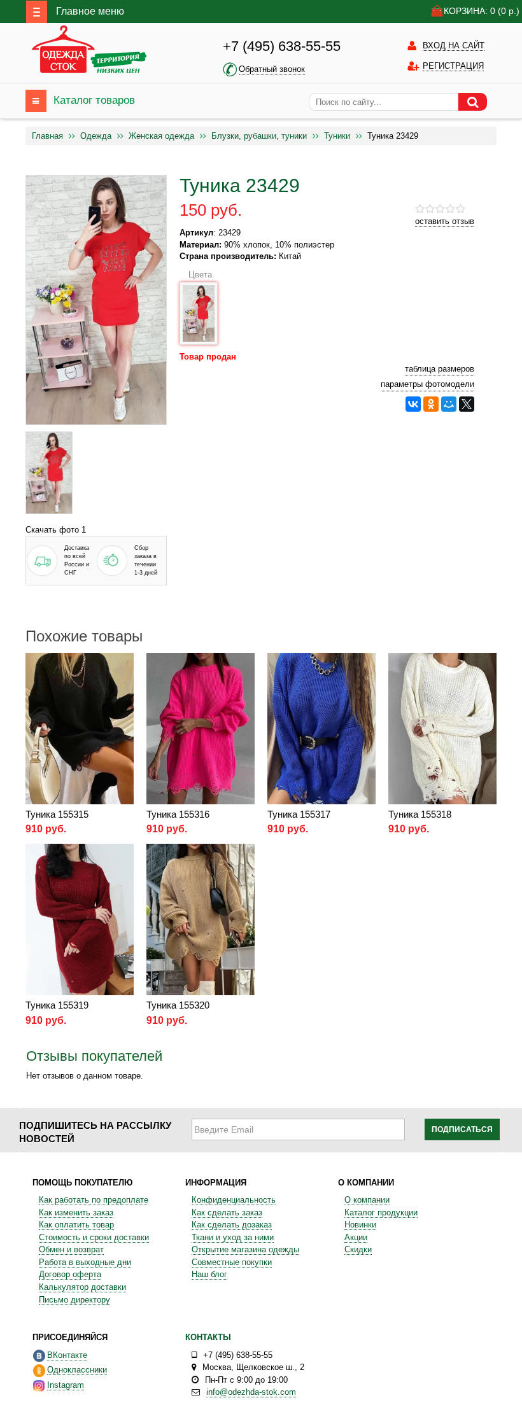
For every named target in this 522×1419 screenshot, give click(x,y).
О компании (367, 1200)
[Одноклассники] (431, 404)
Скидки (358, 1249)
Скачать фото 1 (55, 530)
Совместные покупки (232, 1262)
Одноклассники (77, 1369)
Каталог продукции (381, 1212)
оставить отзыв (444, 221)
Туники (337, 136)
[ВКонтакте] (413, 404)
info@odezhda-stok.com (251, 1392)
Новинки (360, 1224)
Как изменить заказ (76, 1212)
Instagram (65, 1385)
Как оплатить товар (76, 1224)
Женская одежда (161, 136)
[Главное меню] (36, 12)
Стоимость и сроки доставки (94, 1237)
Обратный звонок (272, 69)
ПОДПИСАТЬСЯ (462, 1129)
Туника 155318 (419, 814)
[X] (466, 404)
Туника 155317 (298, 814)
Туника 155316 (177, 814)
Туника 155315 (56, 814)
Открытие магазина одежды (245, 1249)
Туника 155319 (56, 1005)
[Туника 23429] (49, 472)
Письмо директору (74, 1299)
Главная (47, 136)
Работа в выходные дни (85, 1262)
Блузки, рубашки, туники (259, 136)
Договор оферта (70, 1274)
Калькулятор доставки (82, 1287)
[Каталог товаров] (35, 101)
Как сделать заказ (227, 1212)
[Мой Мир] (448, 404)
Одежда (95, 136)
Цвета (200, 274)
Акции (355, 1237)
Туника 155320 (177, 1005)
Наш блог (209, 1274)
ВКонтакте (67, 1355)
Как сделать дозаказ (232, 1224)
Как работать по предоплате (93, 1200)
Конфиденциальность (234, 1200)
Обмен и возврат (71, 1249)
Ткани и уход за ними (233, 1237)
